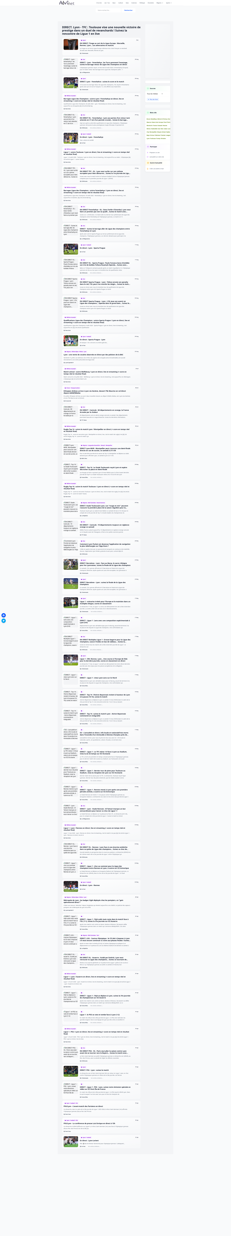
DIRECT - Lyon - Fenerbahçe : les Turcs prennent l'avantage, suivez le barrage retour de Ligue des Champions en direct (104, 63)
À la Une (99, 3)
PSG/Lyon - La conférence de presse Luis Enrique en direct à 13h (89, 1123)
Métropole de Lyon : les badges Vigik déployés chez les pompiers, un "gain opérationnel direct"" (93, 901)
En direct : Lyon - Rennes (90, 885)
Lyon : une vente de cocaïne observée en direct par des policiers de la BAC (93, 355)
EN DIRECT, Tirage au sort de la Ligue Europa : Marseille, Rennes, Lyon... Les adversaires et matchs (102, 44)
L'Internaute (84, 53)
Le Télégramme (85, 72)
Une (84, 59)
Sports (168, 3)
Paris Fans (68, 1114)
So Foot (83, 143)
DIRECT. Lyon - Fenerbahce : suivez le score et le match (102, 82)
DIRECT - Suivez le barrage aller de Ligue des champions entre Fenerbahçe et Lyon (105, 230)
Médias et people (71, 95)
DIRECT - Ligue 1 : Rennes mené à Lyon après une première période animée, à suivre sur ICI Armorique (104, 791)
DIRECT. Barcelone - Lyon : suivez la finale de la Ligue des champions (103, 583)
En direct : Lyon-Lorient (89, 1140)
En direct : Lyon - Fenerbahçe (91, 137)
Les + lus (107, 3)
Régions (159, 3)
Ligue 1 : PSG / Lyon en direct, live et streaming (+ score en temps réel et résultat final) (96, 1033)
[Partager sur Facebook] (3, 615)
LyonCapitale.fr (69, 362)
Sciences (134, 3)
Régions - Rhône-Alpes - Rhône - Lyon (76, 351)
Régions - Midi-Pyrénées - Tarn (91, 935)
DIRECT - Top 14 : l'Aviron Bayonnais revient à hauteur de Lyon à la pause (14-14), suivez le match (105, 696)
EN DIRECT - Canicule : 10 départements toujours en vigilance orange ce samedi (104, 526)
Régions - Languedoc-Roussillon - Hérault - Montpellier (97, 445)
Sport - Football (87, 134)
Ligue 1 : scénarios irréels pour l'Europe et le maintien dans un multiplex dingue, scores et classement (105, 602)
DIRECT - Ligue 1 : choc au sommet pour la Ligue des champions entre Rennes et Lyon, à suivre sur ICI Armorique (104, 867)
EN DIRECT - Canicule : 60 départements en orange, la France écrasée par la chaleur (104, 411)
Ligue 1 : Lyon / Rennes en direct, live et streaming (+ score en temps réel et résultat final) (94, 829)
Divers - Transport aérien (73, 388)
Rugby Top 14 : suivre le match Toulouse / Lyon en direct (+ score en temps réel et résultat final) (96, 487)
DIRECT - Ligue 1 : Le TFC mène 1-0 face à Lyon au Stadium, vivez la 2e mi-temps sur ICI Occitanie (103, 753)
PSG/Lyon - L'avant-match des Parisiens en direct (83, 1106)
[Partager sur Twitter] (3, 621)
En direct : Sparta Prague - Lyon (92, 339)
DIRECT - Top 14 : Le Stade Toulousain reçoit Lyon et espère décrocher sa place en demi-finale (103, 468)
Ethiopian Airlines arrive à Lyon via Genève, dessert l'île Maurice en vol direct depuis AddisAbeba (95, 392)
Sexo (127, 3)
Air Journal (68, 401)
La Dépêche (84, 515)
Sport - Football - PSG (72, 1103)
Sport (84, 40)
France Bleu (84, 477)
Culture (120, 3)
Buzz (114, 3)
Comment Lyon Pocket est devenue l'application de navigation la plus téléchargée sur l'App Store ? (105, 545)
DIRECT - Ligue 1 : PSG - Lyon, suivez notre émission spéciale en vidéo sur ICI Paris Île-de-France (105, 1088)
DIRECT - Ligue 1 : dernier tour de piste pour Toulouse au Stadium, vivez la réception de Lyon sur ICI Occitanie (102, 772)
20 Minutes (84, 128)
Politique (142, 3)
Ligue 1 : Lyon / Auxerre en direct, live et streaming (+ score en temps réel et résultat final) (95, 978)
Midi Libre (84, 458)
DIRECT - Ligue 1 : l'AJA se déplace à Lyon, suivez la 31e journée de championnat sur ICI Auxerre (105, 997)
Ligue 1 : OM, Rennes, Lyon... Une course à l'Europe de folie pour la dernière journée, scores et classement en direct (103, 660)
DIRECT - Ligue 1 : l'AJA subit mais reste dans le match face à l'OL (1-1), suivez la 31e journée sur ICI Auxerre (104, 920)
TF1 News (84, 420)
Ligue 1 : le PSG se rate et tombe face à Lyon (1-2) (100, 1015)
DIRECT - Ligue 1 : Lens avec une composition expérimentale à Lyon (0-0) (105, 621)
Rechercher (128, 10)
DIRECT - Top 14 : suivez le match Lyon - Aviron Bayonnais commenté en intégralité (103, 715)
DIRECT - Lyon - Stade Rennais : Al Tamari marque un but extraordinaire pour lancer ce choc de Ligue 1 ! (103, 810)
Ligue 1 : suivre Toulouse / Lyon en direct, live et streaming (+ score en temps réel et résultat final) (97, 153)
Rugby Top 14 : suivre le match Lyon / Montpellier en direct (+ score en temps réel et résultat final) (96, 430)
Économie (151, 3)
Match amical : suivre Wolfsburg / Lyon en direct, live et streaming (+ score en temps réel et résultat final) (95, 373)
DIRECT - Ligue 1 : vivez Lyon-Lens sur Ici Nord (98, 678)
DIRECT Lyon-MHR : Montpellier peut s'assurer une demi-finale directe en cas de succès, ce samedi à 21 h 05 (105, 449)
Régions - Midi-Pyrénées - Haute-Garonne (94, 502)
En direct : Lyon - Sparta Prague (92, 248)
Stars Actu (68, 109)
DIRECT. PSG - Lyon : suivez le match (94, 1070)
